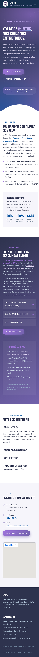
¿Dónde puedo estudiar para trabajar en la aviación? (15, 467)
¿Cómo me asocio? (10, 458)
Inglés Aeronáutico (19, 322)
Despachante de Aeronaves (19, 314)
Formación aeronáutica (16, 79)
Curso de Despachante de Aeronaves (15, 631)
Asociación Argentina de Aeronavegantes (25, 90)
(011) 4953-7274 (12, 518)
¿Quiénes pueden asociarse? (15, 449)
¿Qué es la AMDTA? (10, 426)
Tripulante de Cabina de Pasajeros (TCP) (19, 304)
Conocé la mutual (13, 71)
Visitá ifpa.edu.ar (13, 331)
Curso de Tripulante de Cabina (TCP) (15, 627)
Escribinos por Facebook (16, 533)
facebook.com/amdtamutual (17, 525)
